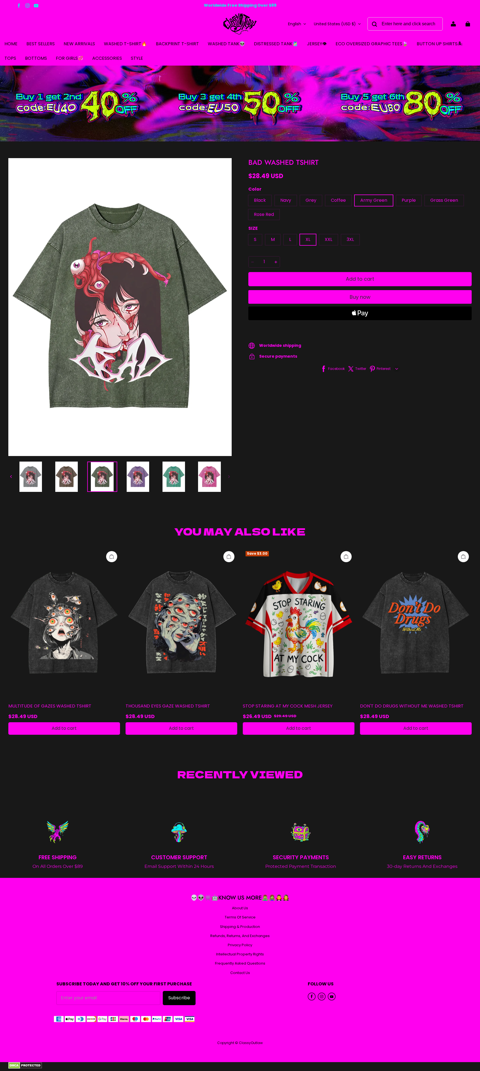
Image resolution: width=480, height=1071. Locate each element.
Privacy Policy (240, 945)
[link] (10, 58)
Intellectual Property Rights (240, 954)
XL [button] (308, 239)
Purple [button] (409, 200)
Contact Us (240, 972)
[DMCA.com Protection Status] (25, 1067)
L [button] (290, 239)
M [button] (273, 239)
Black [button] (260, 200)
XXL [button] (328, 239)
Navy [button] (285, 200)
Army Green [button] (373, 200)
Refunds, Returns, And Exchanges (240, 935)
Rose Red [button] (264, 214)
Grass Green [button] (444, 200)
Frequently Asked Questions (240, 963)
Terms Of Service (240, 917)
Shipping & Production (240, 926)
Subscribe (179, 998)
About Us (240, 908)
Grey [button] (311, 200)
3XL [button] (350, 239)
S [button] (255, 239)
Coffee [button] (338, 200)
